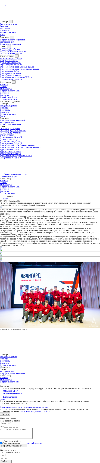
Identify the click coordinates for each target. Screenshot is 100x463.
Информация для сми (9, 382)
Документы (5, 28)
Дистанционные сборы (10, 63)
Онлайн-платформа (8, 176)
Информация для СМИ (10, 91)
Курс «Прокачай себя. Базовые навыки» (17, 67)
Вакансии (4, 30)
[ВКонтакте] (1, 331)
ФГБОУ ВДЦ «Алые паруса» (13, 51)
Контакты (4, 191)
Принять (5, 414)
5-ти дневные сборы (9, 60)
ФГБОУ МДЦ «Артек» (10, 49)
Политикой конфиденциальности (35, 411)
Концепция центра (8, 24)
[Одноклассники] (1, 334)
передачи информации (32, 443)
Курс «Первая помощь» (10, 75)
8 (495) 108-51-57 (10, 391)
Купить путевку (7, 135)
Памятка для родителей (10, 44)
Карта (2, 34)
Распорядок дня (7, 42)
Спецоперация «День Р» (11, 79)
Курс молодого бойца (9, 71)
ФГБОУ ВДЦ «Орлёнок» (11, 53)
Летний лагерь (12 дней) (11, 58)
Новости (4, 84)
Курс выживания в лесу (10, 73)
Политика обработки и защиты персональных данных (24, 407)
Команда (4, 26)
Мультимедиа (6, 89)
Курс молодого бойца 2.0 (11, 65)
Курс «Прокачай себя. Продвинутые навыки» (20, 69)
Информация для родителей (12, 40)
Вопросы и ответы (8, 32)
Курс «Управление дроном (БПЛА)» (16, 77)
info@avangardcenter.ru (12, 393)
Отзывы (3, 86)
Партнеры (4, 189)
